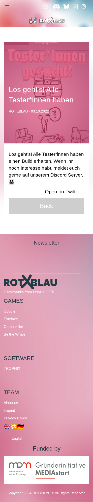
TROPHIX (12, 368)
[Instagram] (83, 7)
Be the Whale (14, 334)
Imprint (9, 410)
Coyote (9, 311)
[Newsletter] (45, 7)
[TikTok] (75, 7)
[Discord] (56, 7)
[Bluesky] (67, 7)
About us (11, 403)
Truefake (11, 319)
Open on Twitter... (64, 191)
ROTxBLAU (41, 493)
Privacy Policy (15, 418)
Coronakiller (13, 326)
